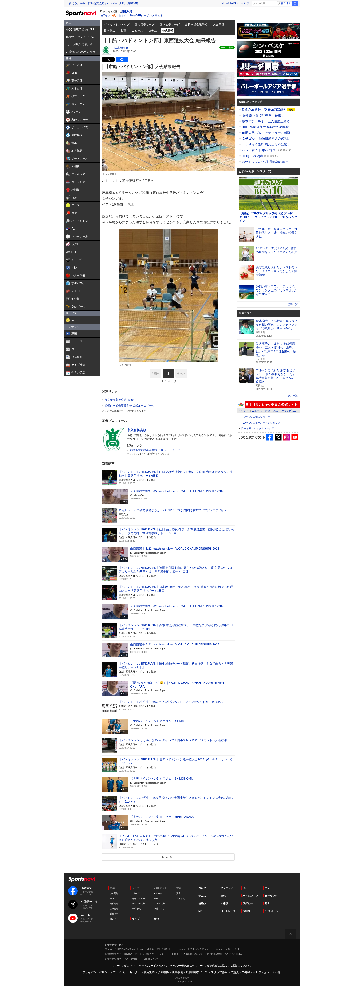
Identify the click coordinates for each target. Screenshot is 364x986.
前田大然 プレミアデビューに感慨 (266, 133)
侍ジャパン (115, 919)
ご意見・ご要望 (240, 972)
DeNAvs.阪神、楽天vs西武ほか (264, 109)
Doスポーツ (271, 911)
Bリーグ (158, 893)
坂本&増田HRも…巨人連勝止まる (266, 121)
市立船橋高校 (120, 47)
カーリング (271, 895)
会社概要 (163, 972)
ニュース (137, 30)
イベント (243, 410)
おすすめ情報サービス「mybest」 (123, 959)
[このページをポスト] (108, 59)
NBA (156, 898)
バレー (268, 888)
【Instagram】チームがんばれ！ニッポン (286, 437)
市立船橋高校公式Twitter (119, 399)
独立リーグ (115, 913)
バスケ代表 (159, 903)
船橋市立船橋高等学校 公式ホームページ (129, 405)
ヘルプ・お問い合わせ (266, 972)
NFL (200, 911)
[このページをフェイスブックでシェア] (122, 59)
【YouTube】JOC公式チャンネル (294, 437)
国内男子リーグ (145, 24)
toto (156, 918)
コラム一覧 (291, 395)
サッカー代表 (138, 903)
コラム (152, 30)
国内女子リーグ (170, 24)
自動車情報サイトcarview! (118, 954)
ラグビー (248, 903)
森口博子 (286, 3)
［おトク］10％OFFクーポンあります (139, 15)
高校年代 (136, 908)
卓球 (223, 895)
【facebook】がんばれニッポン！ (269, 437)
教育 (275, 410)
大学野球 (114, 908)
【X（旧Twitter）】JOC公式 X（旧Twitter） (278, 437)
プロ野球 (114, 893)
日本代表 (109, 30)
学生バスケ (159, 908)
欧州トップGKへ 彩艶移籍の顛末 (265, 161)
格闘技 (202, 903)
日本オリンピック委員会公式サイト (268, 404)
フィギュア (227, 888)
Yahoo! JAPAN (229, 3)
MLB (112, 898)
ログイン (104, 15)
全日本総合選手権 (196, 24)
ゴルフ (202, 888)
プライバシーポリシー (96, 972)
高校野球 (114, 903)
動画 (123, 30)
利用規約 (149, 972)
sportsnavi (82, 879)
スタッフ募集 (219, 972)
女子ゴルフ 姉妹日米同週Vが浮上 (265, 138)
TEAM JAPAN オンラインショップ (260, 422)
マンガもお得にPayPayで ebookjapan (124, 949)
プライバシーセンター (127, 972)
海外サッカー (138, 898)
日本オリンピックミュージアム (259, 428)
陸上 (267, 903)
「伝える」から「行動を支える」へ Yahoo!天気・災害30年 (102, 3)
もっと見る (168, 857)
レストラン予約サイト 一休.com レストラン (212, 949)
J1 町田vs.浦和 (253, 156)
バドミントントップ (117, 24)
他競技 (246, 911)
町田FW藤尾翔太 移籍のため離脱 (265, 127)
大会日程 (218, 24)
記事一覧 (293, 304)
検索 (295, 3)
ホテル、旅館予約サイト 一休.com (166, 949)
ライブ (136, 918)
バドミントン (250, 895)
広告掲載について (197, 972)
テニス (202, 895)
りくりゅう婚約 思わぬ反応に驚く (266, 144)
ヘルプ (245, 3)
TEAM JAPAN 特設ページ (255, 417)
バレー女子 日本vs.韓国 (259, 150)
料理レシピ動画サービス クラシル (153, 954)
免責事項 (177, 972)
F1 (244, 888)
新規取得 (126, 11)
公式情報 (168, 30)
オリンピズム (289, 410)
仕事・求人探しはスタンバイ (189, 954)
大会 (267, 410)
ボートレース (228, 911)
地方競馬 (180, 898)
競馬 (178, 893)
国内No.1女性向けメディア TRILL (224, 954)
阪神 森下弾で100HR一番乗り (263, 115)
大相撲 (224, 903)
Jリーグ (135, 893)
